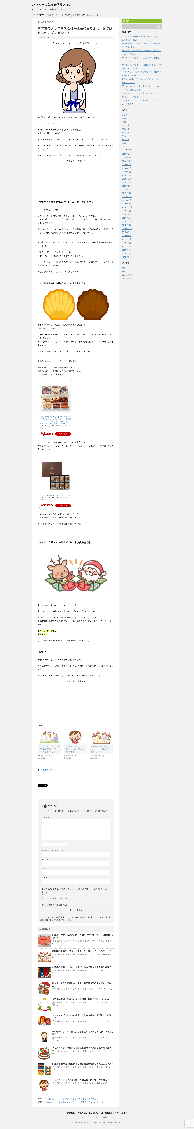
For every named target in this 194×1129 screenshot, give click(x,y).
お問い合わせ (52, 15)
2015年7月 (126, 239)
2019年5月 (126, 154)
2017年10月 (127, 197)
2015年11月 (127, 225)
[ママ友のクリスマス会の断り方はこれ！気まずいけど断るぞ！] (75, 737)
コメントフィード (129, 275)
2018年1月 (126, 186)
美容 (124, 143)
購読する (129, 21)
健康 (124, 122)
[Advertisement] (76, 179)
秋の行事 (125, 140)
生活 (124, 136)
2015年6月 (126, 243)
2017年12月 (127, 189)
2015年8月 (126, 236)
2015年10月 (127, 229)
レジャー (125, 115)
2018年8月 (126, 168)
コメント (46, 817)
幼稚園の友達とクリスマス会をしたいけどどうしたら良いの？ (101, 749)
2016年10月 (127, 207)
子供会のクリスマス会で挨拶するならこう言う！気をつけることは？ (75, 1102)
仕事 (124, 118)
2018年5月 (126, 172)
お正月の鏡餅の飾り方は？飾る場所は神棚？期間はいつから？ (81, 999)
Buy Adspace (39, 15)
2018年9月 (126, 165)
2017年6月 (126, 200)
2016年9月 (126, 211)
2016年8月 (126, 214)
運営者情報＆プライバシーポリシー (86, 15)
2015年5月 (126, 246)
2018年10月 (127, 161)
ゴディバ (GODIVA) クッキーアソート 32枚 (55, 495)
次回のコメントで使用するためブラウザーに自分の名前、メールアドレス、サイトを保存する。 (76, 890)
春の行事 (125, 132)
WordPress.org (128, 278)
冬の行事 (45, 770)
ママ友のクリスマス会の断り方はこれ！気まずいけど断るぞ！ (75, 749)
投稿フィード (127, 271)
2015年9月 (126, 232)
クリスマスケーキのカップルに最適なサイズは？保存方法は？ (81, 1048)
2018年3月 (126, 179)
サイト (44, 877)
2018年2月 (126, 182)
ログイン (125, 268)
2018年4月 (126, 175)
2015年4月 (126, 250)
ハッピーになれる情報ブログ (51, 4)
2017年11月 (127, 193)
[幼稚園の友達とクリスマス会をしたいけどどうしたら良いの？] (101, 737)
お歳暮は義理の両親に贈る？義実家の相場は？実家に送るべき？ (82, 1064)
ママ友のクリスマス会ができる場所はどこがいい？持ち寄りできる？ (49, 749)
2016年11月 (127, 204)
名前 (45, 859)
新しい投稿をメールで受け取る (55, 905)
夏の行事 (125, 129)
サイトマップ (65, 15)
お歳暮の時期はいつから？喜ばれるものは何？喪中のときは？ (81, 967)
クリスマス (53, 770)
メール (46, 868)
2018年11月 (127, 157)
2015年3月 (126, 253)
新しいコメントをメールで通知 (55, 898)
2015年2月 (126, 257)
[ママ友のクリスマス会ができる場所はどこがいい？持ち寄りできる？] (49, 737)
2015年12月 (127, 221)
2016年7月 (126, 218)
